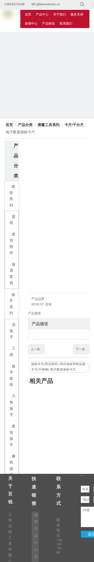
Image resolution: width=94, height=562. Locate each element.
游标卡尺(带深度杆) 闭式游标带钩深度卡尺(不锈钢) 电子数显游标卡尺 (58, 366)
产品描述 (34, 313)
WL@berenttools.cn (45, 4)
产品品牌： (39, 299)
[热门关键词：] (82, 4)
